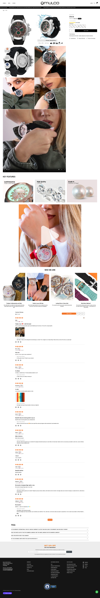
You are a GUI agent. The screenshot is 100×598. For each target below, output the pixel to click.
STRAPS (13, 3)
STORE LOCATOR (30, 566)
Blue (81, 26)
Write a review (69, 313)
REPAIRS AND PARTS (54, 574)
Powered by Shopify (17, 590)
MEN (9, 3)
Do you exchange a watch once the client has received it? (24, 538)
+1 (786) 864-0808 (9, 570)
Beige (70, 26)
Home (3, 10)
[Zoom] (32, 17)
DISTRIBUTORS (53, 577)
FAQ (51, 564)
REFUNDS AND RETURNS (71, 564)
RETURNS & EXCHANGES (55, 572)
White (76, 26)
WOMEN (4, 3)
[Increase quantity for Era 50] (73, 30)
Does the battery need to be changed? (20, 535)
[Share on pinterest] (20, 342)
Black (78, 26)
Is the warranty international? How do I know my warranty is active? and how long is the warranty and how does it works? (39, 529)
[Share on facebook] (16, 342)
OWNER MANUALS (54, 567)
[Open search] (78, 313)
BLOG (28, 569)
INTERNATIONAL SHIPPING (71, 569)
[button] (72, 22)
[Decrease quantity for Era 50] (70, 30)
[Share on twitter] (18, 342)
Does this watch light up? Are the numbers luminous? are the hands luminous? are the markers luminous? (35, 532)
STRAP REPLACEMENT (55, 571)
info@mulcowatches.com (9, 568)
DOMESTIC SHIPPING (70, 567)
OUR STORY (29, 564)
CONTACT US (29, 567)
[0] (96, 3)
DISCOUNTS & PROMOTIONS (72, 566)
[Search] (94, 3)
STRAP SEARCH (53, 569)
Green (73, 26)
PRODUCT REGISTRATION (55, 566)
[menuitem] (5, 3)
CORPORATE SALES (30, 571)
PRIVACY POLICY (70, 572)
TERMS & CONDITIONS (71, 571)
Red (84, 26)
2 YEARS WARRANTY (54, 576)
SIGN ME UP (69, 551)
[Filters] (81, 313)
